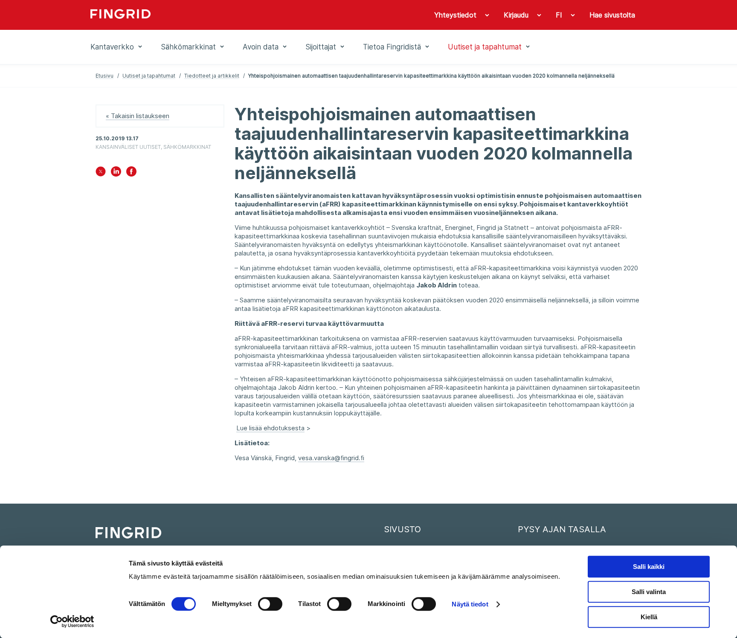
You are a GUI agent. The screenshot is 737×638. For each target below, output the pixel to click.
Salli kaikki (648, 566)
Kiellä (649, 617)
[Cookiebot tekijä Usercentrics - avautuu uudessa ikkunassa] (72, 621)
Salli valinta (649, 591)
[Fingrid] (206, 15)
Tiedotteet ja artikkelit (211, 75)
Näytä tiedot (470, 604)
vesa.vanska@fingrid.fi (331, 458)
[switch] (270, 604)
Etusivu (104, 75)
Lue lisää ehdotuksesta (270, 428)
